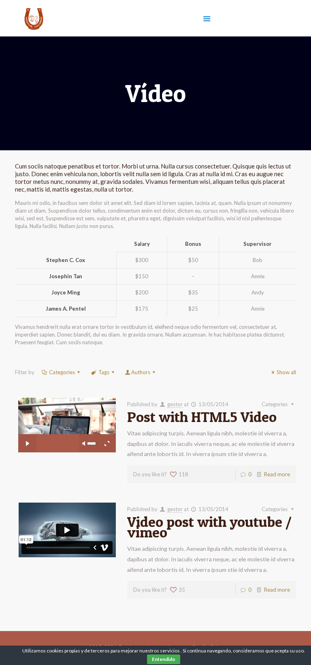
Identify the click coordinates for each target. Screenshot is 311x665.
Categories (62, 372)
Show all (286, 372)
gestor (175, 404)
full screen (107, 443)
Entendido (163, 659)
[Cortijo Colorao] (34, 18)
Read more (277, 474)
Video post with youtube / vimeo (209, 527)
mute (84, 443)
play (66, 413)
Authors (140, 372)
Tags (103, 372)
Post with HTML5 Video (202, 417)
